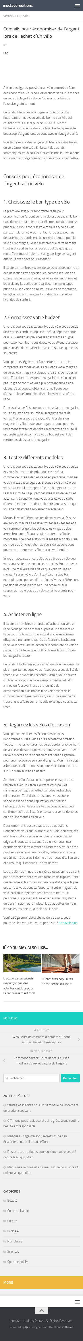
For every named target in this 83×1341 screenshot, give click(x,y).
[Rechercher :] (31, 1078)
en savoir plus (68, 923)
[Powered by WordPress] (26, 1327)
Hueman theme (63, 1327)
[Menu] (77, 5)
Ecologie (13, 1231)
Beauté (12, 1201)
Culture (12, 1221)
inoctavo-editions (18, 5)
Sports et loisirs (16, 16)
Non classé (14, 1241)
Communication (18, 1211)
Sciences (13, 1252)
